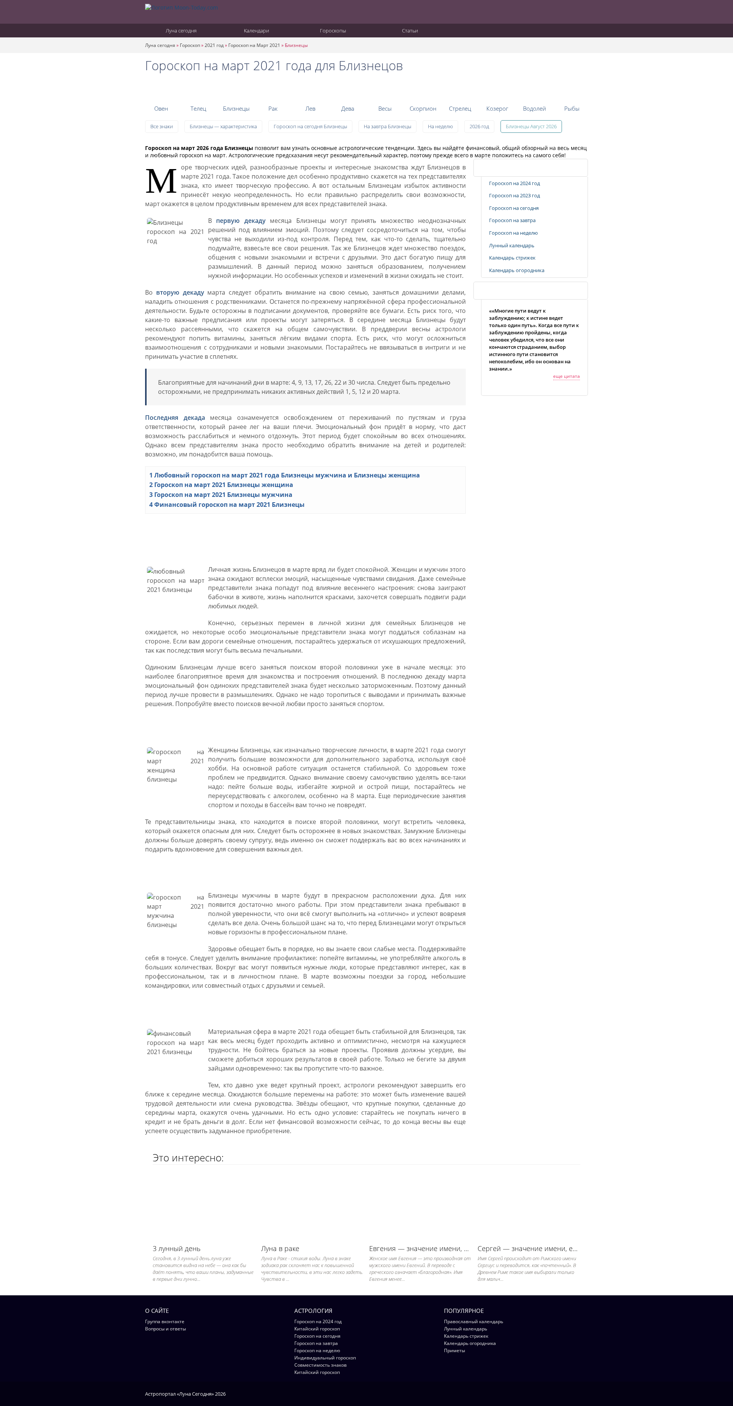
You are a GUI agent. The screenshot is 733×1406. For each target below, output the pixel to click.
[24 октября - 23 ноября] (422, 89)
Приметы (454, 1350)
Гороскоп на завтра (512, 220)
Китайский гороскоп (317, 1328)
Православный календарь (473, 1321)
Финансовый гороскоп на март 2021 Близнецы (227, 504)
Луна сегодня (181, 30)
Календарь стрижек (512, 257)
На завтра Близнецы (387, 126)
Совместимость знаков (320, 1365)
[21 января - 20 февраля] (534, 89)
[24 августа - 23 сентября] (348, 89)
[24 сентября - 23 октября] (385, 89)
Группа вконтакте (164, 1321)
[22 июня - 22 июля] (273, 89)
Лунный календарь (511, 245)
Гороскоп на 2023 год (514, 195)
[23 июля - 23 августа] (310, 89)
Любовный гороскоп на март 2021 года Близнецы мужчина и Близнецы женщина (284, 475)
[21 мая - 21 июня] (236, 89)
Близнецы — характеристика (223, 126)
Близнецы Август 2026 (531, 126)
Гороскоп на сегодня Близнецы (310, 126)
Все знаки (161, 126)
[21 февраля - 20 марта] (572, 89)
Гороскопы (332, 30)
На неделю (440, 126)
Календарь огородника (516, 270)
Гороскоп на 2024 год (514, 183)
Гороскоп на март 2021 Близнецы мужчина (220, 494)
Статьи (409, 30)
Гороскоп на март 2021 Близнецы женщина (221, 484)
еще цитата (566, 376)
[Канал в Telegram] (574, 1393)
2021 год (214, 45)
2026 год (479, 126)
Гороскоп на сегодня (514, 208)
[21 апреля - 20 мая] (198, 89)
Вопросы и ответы (165, 1328)
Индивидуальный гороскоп (325, 1357)
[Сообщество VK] (584, 1393)
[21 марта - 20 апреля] (161, 89)
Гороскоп (190, 45)
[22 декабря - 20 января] (497, 89)
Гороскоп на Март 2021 (254, 45)
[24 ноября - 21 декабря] (460, 89)
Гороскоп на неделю (513, 232)
